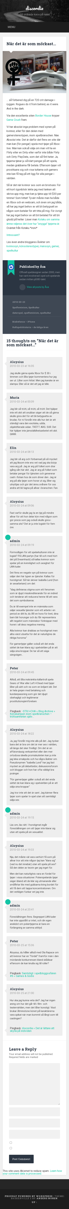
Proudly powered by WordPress (28, 1196)
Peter (14, 668)
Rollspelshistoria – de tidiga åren (30, 327)
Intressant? (13, 235)
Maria (14, 398)
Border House (43, 115)
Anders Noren (47, 1198)
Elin (13, 448)
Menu (11, 26)
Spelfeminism (19, 307)
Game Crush (14, 119)
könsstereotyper (29, 246)
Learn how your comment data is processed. (32, 1172)
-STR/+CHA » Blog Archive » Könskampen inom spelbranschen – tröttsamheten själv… (32, 714)
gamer (55, 246)
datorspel (17, 312)
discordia (34, 8)
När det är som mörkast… (31, 43)
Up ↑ (34, 1202)
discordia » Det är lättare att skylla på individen (32, 1030)
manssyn (45, 246)
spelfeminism (31, 312)
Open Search (62, 27)
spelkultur (12, 250)
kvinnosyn (12, 246)
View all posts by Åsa (37, 287)
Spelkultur (34, 307)
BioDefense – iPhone (23, 321)
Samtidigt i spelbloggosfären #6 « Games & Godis (33, 975)
